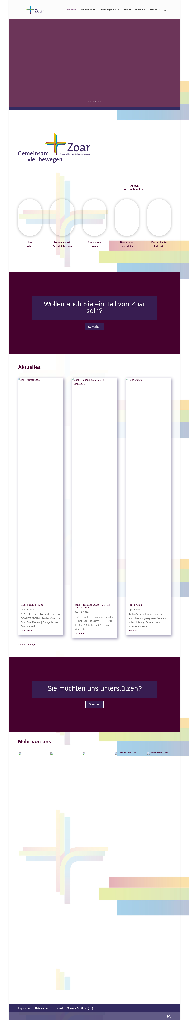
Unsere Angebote (107, 10)
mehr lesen (27, 630)
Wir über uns (85, 10)
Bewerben (94, 326)
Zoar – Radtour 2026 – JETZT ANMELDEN (92, 606)
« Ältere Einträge (27, 644)
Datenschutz (42, 1008)
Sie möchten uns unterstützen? (94, 688)
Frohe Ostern (136, 604)
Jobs (125, 10)
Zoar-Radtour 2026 (32, 604)
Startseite (71, 10)
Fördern (139, 10)
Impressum (24, 1008)
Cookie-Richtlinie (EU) (80, 1008)
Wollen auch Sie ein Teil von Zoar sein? (94, 307)
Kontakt (153, 10)
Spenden (94, 704)
